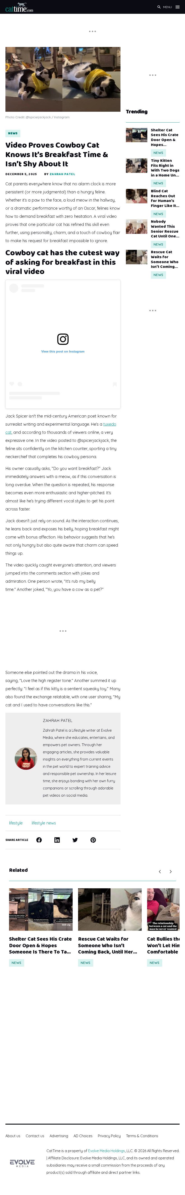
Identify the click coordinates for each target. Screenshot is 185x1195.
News (13, 133)
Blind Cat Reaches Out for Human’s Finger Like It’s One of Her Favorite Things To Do (165, 198)
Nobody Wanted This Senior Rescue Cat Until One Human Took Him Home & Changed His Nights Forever (164, 229)
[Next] (170, 871)
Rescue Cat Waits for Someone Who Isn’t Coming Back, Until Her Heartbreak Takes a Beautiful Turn (165, 259)
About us (12, 1136)
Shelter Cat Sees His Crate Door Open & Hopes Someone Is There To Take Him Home (164, 137)
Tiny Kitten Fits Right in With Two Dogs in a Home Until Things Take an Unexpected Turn (165, 168)
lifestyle (16, 823)
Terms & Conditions (142, 1136)
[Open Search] (159, 7)
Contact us (35, 1136)
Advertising (59, 1136)
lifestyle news (44, 823)
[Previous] (159, 871)
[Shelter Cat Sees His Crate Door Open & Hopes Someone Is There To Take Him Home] (136, 135)
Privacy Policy (109, 1136)
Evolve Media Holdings (106, 1151)
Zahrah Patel (62, 174)
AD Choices (83, 1136)
